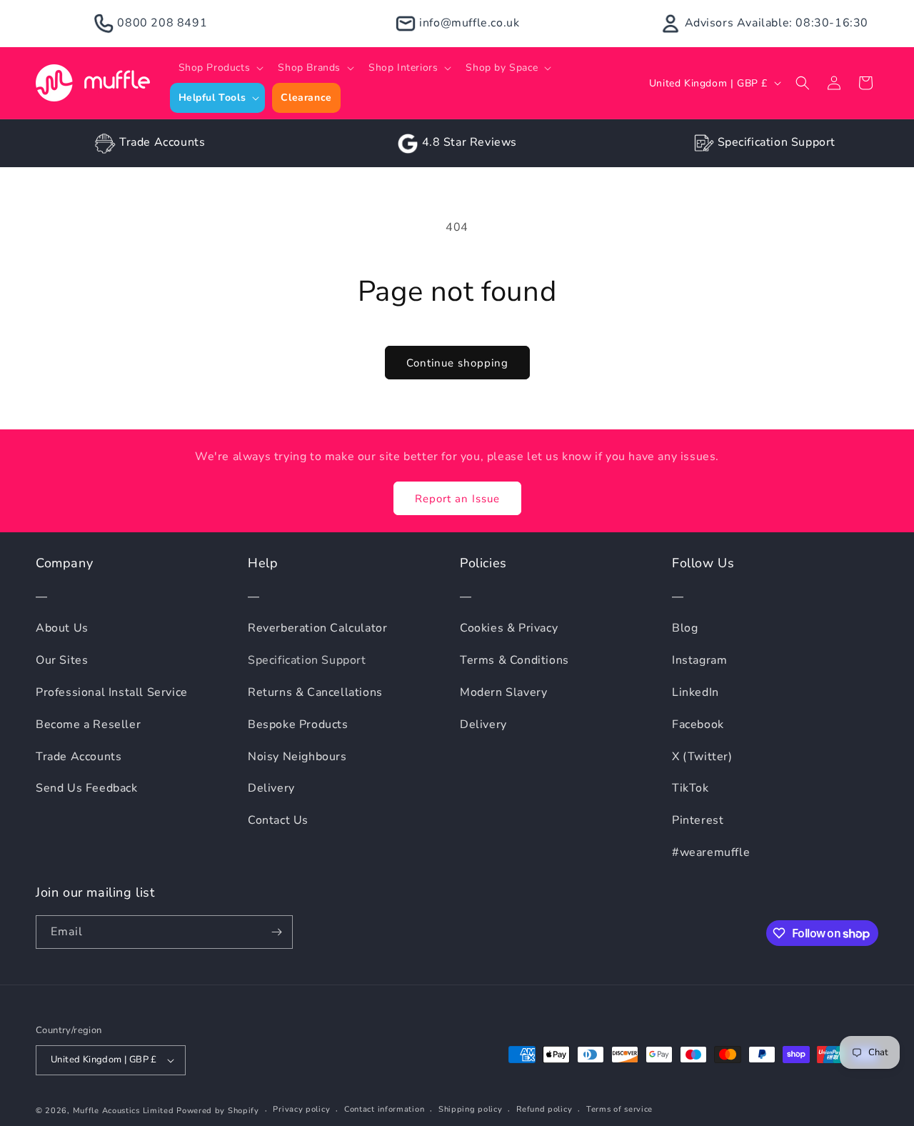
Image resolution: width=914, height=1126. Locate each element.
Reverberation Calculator (317, 628)
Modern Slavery (503, 692)
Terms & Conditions (514, 660)
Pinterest (697, 820)
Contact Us (278, 820)
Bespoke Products (298, 724)
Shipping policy (470, 1109)
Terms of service (619, 1109)
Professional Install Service (112, 692)
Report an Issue (457, 499)
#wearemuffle (711, 852)
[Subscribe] (276, 932)
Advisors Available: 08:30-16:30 (777, 23)
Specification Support (777, 142)
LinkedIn (695, 692)
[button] (220, 68)
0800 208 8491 (162, 23)
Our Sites (62, 660)
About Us (62, 628)
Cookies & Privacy (509, 628)
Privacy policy (301, 1109)
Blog (685, 628)
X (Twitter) (702, 756)
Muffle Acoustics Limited (123, 1110)
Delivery (271, 788)
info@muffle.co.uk (469, 23)
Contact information (384, 1109)
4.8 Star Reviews (470, 142)
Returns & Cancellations (315, 692)
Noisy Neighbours (297, 756)
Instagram (699, 660)
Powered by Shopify (217, 1110)
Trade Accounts (162, 142)
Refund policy (544, 1109)
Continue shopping (457, 363)
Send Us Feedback (87, 788)
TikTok (690, 788)
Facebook (698, 724)
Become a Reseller (88, 724)
